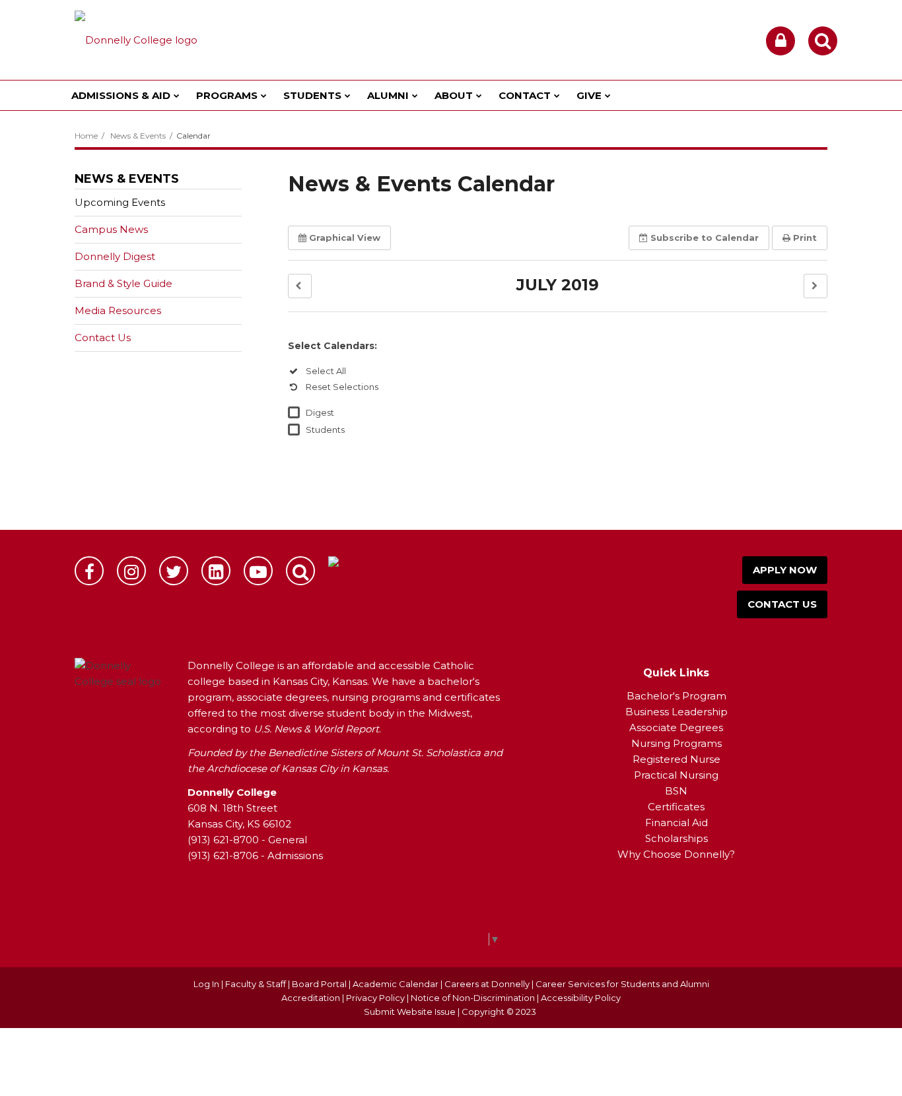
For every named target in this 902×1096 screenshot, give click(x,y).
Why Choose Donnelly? (676, 854)
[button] (300, 286)
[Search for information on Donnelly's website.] (300, 570)
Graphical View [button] (344, 237)
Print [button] (805, 237)
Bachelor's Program (676, 696)
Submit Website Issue (410, 1011)
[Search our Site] (822, 40)
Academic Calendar (395, 984)
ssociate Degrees (680, 727)
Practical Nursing (676, 775)
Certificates (676, 806)
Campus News (111, 229)
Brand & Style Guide (123, 283)
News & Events (138, 136)
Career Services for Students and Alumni (622, 984)
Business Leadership (676, 711)
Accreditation (311, 997)
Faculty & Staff (255, 984)
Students (325, 429)
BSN (676, 791)
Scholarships (676, 838)
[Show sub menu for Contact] (557, 95)
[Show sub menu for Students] (348, 95)
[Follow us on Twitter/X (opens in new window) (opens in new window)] (173, 570)
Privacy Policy (375, 997)
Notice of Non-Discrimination (474, 997)
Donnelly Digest (136, 259)
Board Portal (319, 984)
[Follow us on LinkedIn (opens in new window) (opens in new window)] (215, 570)
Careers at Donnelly (487, 984)
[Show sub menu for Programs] (264, 95)
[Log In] (780, 40)
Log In (206, 984)
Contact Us (103, 337)
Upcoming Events (120, 202)
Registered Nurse (676, 759)
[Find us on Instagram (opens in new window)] (131, 570)
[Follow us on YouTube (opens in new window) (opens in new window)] (258, 570)
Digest (320, 412)
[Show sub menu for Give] (608, 95)
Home (86, 136)
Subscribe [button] (704, 237)
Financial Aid (676, 822)
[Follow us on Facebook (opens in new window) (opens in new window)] (89, 570)
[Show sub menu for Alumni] (415, 95)
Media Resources (118, 310)
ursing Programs (681, 743)
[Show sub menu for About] (479, 95)
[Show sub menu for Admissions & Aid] (177, 95)
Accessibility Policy (581, 997)
